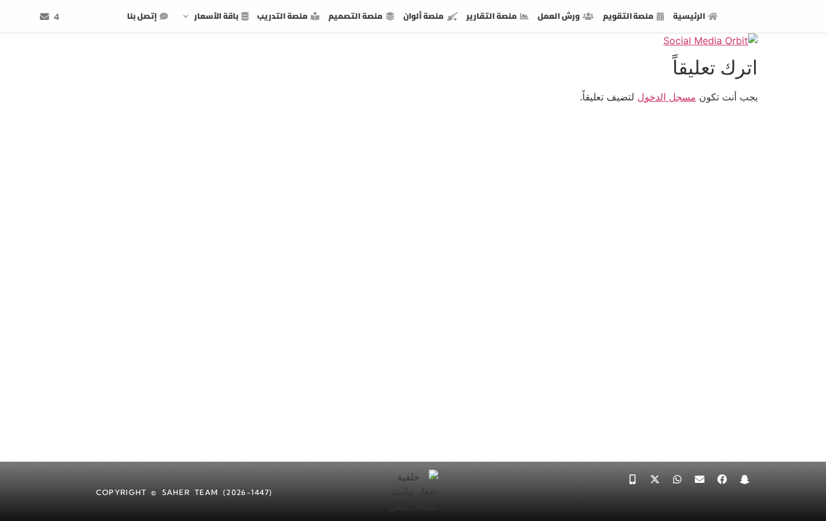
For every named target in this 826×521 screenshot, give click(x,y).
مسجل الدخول (666, 97)
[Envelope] (699, 479)
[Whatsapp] (677, 479)
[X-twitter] (655, 479)
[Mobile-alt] (632, 479)
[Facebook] (722, 479)
